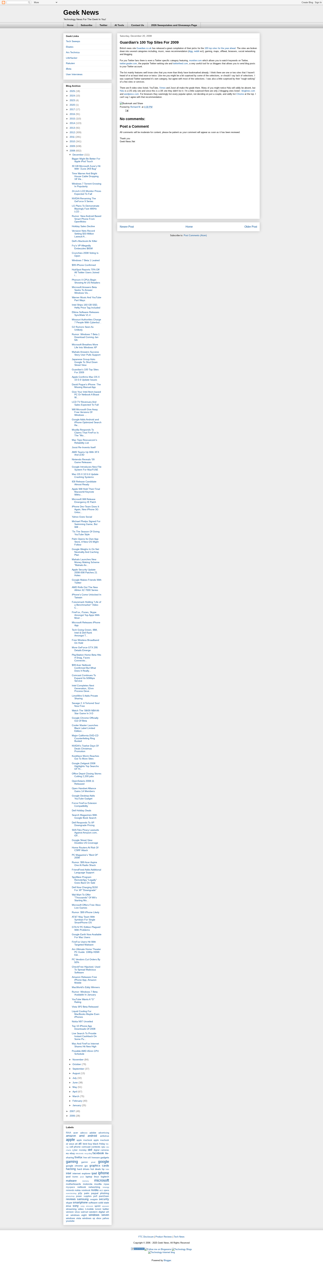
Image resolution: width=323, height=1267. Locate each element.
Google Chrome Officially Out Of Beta (85, 719)
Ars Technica (73, 52)
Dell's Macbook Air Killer (84, 241)
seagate (94, 1199)
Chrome (240, 94)
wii (67, 1215)
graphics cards (99, 1165)
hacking (71, 1169)
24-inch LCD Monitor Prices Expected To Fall (86, 192)
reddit (196, 51)
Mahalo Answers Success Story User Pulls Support (86, 353)
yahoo (105, 1218)
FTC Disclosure (146, 1236)
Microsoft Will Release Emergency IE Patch (84, 500)
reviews (71, 1199)
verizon (70, 1211)
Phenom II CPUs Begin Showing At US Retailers (86, 281)
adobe (92, 1132)
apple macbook (84, 1140)
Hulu (122, 91)
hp (103, 1169)
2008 (73, 150)
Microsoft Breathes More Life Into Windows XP (85, 346)
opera (106, 1190)
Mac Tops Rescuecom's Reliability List (84, 441)
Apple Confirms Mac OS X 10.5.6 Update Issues (86, 378)
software (93, 1202)
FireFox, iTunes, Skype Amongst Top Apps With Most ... (86, 615)
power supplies (84, 1196)
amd (81, 1135)
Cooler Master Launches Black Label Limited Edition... (85, 728)
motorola (87, 1184)
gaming (72, 1161)
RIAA (68, 1133)
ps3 (95, 1196)
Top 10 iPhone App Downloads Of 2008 (83, 1027)
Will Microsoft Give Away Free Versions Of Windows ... (85, 412)
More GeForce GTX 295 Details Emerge (85, 649)
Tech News (179, 1236)
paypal (94, 1193)
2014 (73, 123)
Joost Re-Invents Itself (84, 447)
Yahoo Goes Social (82, 516)
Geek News (81, 12)
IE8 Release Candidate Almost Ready (84, 483)
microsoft (101, 1180)
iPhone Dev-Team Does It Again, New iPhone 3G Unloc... (85, 509)
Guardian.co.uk (144, 48)
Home (70, 25)
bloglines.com (248, 91)
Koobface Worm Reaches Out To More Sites (85, 757)
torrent (98, 1209)
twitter (106, 1209)
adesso (83, 1133)
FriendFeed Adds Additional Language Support (86, 871)
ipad (94, 1173)
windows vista (73, 1218)
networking (94, 1187)
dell (90, 1149)
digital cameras (101, 1150)
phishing (104, 1193)
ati (76, 1143)
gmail (93, 1162)
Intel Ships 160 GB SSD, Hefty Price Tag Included (86, 306)
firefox (78, 1157)
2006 (73, 1115)
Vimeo (162, 88)
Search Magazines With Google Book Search (84, 816)
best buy (87, 1143)
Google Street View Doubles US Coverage (85, 841)
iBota (68, 68)
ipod (68, 1176)
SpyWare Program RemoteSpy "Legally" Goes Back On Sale (84, 880)
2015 (73, 118)
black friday (99, 1143)
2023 (73, 100)
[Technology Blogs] (182, 1249)
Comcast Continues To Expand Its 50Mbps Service (84, 678)
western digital (97, 1211)
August (77, 1073)
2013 (73, 127)
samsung (82, 1199)
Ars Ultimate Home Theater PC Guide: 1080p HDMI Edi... (86, 952)
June (75, 1082)
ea (67, 1153)
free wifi (87, 1157)
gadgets (104, 1157)
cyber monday (79, 1150)
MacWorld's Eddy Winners (86, 987)
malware (71, 1180)
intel (68, 1173)
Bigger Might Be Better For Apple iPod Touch (86, 160)
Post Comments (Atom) (195, 235)
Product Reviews (163, 1236)
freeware (96, 1157)
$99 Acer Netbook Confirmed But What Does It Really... (84, 668)
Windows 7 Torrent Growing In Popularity (86, 185)
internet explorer (82, 1173)
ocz (101, 1190)
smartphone (80, 1202)
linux (96, 1176)
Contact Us (137, 25)
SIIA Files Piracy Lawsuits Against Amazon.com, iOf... (85, 833)
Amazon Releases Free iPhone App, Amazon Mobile (84, 980)
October (77, 1064)
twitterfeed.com (180, 63)
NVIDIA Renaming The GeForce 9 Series (84, 200)
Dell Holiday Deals (81, 810)
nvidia (94, 1190)
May (75, 1087)
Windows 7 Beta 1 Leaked (86, 260)
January (77, 1105)
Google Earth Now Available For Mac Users (86, 936)
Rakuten (70, 63)
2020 (73, 104)
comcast (86, 1146)
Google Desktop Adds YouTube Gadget (83, 797)
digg (191, 51)
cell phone (75, 1146)
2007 (73, 1111)
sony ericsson (87, 1206)
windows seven (99, 1215)
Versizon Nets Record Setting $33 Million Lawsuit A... (83, 233)
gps (86, 1166)
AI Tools (119, 25)
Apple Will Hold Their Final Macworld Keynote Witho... (86, 492)
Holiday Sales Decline (83, 226)
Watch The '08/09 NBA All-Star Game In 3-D (86, 712)
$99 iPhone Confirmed (84, 265)
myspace (70, 1187)
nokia (78, 1190)
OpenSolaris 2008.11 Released (83, 782)
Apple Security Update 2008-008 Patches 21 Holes (84, 572)
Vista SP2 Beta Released (85, 1006)
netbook (81, 1187)
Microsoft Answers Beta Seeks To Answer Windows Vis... (84, 290)
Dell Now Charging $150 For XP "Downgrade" (85, 888)
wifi (107, 1212)
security (104, 1199)
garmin (84, 1162)
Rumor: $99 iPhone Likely (85, 912)
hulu (107, 1169)
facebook (98, 1153)
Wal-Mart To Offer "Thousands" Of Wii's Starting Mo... (84, 897)
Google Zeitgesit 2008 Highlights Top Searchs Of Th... (85, 766)
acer (75, 1132)
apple (70, 1140)
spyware (105, 1206)
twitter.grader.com (128, 63)
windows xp (88, 1218)
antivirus (104, 1135)
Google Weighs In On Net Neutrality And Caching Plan (85, 552)
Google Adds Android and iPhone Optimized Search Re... (86, 422)
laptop (89, 1176)
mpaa (106, 1184)
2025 (73, 91)
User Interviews (74, 74)
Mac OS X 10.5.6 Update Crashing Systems (85, 475)
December (78, 154)
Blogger (167, 1260)
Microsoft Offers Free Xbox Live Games (86, 906)
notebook (85, 1190)
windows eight (78, 1215)
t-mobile (89, 1209)
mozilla (98, 1184)
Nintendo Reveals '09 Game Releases (83, 461)
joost (82, 1177)
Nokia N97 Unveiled (82, 1021)
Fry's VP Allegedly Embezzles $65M (82, 247)
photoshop (70, 1196)
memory (85, 1181)
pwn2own (104, 1196)
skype (69, 1202)
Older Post (250, 226)
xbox (98, 1218)
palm (86, 1193)
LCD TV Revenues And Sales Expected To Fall (85, 403)
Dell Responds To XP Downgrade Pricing (83, 824)
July (75, 1078)
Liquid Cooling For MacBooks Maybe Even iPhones (85, 1014)
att (80, 1143)
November (78, 1059)
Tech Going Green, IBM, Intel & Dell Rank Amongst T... (85, 632)
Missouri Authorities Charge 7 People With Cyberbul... (86, 321)
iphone (103, 1173)
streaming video (75, 1209)
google (103, 1161)
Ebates (69, 46)
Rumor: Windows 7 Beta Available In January (85, 993)
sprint (97, 1206)
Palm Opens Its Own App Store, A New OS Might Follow (85, 542)
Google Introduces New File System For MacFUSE (86, 468)
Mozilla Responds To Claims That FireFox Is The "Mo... (85, 432)
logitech (105, 1176)
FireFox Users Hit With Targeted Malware (84, 943)
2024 (73, 95)
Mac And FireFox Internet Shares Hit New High (85, 1045)
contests (95, 1146)
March (76, 1096)
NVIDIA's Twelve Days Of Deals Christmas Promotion (85, 748)
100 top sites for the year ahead (220, 48)
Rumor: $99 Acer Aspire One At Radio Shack (84, 863)
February (78, 1100)
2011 (72, 137)
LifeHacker (71, 58)
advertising (103, 1133)
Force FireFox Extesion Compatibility (84, 804)
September (79, 1068)
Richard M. (136, 107)
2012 (73, 132)
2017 (73, 109)
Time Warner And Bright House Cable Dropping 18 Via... (85, 176)
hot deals (96, 1169)
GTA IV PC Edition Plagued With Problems (86, 928)
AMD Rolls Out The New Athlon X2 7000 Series (85, 588)
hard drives (83, 1169)
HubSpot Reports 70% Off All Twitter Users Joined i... (85, 272)
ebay (72, 1153)
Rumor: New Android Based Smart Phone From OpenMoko (86, 219)
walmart (84, 1212)
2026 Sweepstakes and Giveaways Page (174, 25)
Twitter (103, 25)
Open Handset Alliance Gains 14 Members (84, 790)
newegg (106, 1187)
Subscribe (86, 25)
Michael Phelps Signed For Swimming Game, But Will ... (86, 524)
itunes (75, 1177)
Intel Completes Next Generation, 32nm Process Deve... (83, 688)
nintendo (70, 1190)
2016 (73, 114)
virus (77, 1211)
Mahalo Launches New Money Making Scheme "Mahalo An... (85, 562)
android (92, 1135)
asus (71, 1143)
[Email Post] (126, 110)
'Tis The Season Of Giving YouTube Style (86, 533)
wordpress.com (131, 94)
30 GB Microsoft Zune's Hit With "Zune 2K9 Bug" (86, 167)
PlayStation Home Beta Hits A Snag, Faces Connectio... (86, 657)
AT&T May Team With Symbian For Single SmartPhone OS (83, 919)
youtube (70, 1221)
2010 (73, 141)
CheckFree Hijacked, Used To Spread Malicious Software (86, 969)
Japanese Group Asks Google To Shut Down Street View (85, 362)
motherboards (73, 1184)
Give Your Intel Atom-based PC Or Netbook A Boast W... (86, 394)
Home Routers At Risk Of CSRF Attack (85, 849)
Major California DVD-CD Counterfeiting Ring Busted (85, 738)
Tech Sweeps (73, 41)
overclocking (71, 1193)
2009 (73, 146)
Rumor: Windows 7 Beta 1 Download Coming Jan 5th (86, 337)
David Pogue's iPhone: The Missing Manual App (86, 386)
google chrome (74, 1165)
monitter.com (195, 60)
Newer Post (127, 226)
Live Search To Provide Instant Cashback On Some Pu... (84, 1036)
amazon (71, 1135)
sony (76, 1205)
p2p (80, 1193)
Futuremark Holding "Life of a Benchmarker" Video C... (86, 605)
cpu (103, 1146)
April (75, 1091)
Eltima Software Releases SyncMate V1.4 (85, 313)
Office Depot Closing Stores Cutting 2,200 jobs (86, 775)
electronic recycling (84, 1153)
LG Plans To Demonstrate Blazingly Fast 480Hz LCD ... (85, 208)
